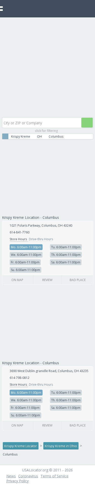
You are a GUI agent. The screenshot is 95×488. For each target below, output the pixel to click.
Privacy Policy (17, 480)
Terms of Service (54, 476)
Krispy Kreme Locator (20, 446)
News (11, 476)
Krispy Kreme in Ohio (61, 446)
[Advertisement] (47, 67)
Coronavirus (28, 476)
